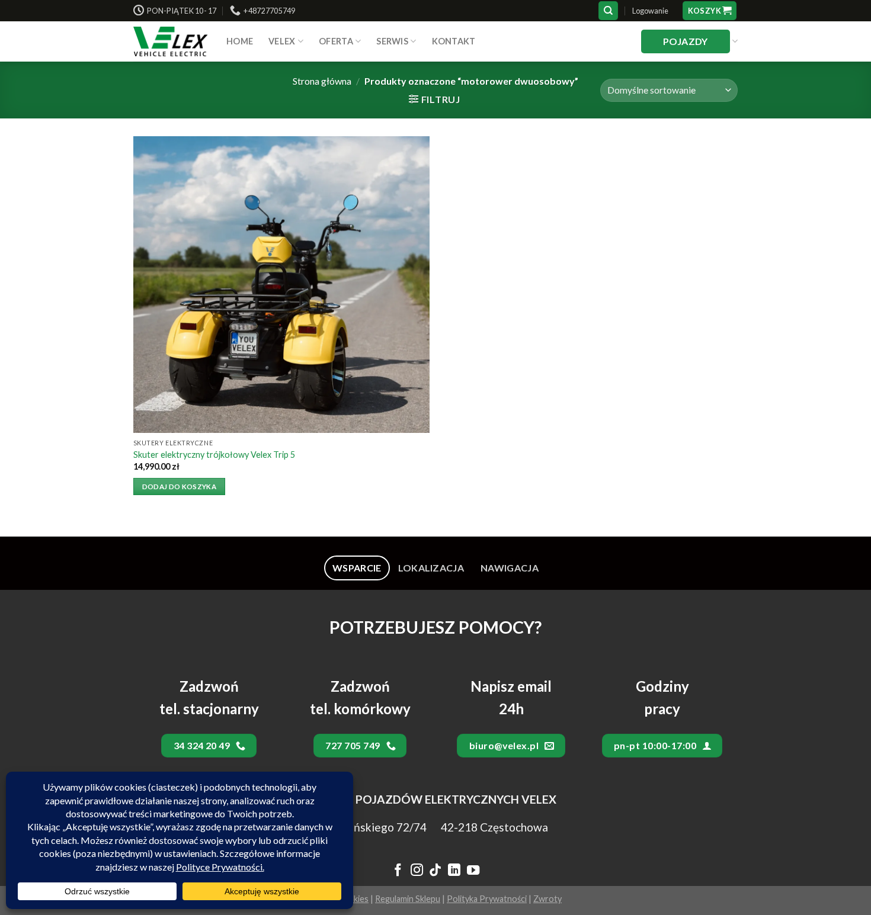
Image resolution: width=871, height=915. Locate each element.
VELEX (281, 41)
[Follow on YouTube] (473, 871)
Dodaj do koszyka (179, 486)
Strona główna (322, 80)
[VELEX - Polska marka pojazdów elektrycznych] (171, 41)
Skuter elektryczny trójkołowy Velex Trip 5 (214, 455)
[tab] (357, 568)
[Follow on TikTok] (435, 871)
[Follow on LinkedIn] (454, 871)
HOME (239, 41)
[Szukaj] (608, 11)
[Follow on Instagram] (416, 871)
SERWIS (392, 41)
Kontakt (454, 41)
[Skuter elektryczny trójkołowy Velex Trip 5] (281, 284)
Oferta (336, 41)
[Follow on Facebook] (398, 871)
